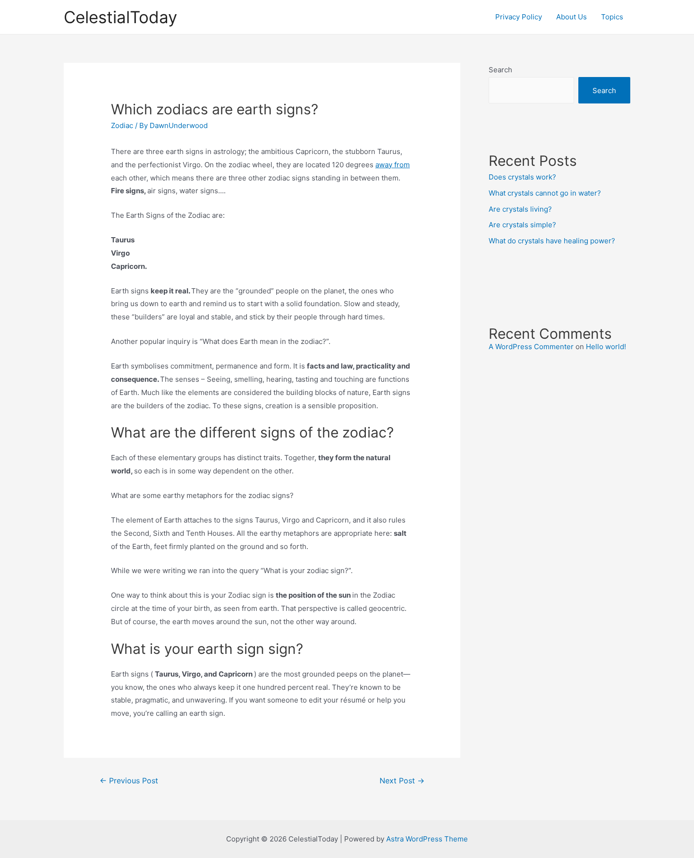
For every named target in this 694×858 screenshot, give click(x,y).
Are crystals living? (520, 209)
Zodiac (122, 125)
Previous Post (129, 780)
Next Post (402, 780)
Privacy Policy (518, 16)
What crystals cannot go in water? (545, 193)
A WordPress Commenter (531, 346)
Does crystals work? (522, 176)
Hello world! (606, 346)
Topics (612, 16)
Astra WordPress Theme (427, 838)
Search (500, 69)
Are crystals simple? (522, 224)
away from (392, 164)
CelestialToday (120, 17)
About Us (571, 16)
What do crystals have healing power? (552, 240)
